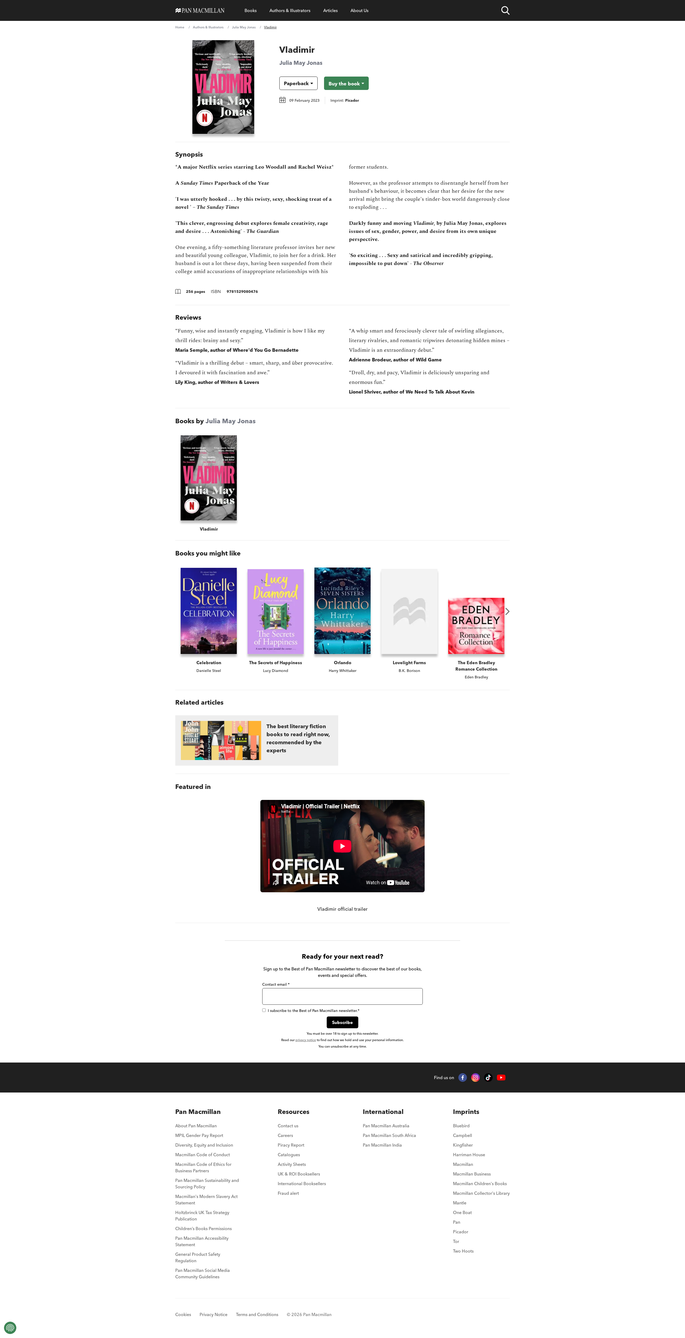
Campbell (462, 1135)
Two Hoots (463, 1251)
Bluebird (461, 1125)
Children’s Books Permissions (203, 1228)
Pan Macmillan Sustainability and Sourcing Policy (207, 1183)
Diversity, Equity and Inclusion (204, 1145)
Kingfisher (463, 1145)
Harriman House (469, 1154)
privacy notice (305, 1040)
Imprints (466, 1112)
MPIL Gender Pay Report (199, 1135)
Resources (293, 1112)
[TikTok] (488, 1077)
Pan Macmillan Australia (386, 1125)
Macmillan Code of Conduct (202, 1154)
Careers (285, 1135)
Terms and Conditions (257, 1314)
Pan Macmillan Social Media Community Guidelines (202, 1273)
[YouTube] (501, 1078)
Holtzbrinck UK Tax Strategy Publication (202, 1216)
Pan (456, 1222)
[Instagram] (475, 1077)
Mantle (459, 1202)
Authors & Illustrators (289, 10)
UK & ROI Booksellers (299, 1174)
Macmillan (463, 1164)
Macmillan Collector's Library (481, 1193)
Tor (456, 1241)
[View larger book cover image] (223, 87)
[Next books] (507, 611)
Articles (330, 10)
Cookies (183, 1314)
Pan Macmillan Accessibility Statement (202, 1241)
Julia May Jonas (244, 27)
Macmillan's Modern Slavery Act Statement (206, 1199)
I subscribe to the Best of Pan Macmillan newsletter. (313, 1010)
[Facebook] (462, 1077)
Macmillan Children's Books (480, 1183)
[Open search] (505, 10)
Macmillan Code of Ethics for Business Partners (203, 1167)
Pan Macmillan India (382, 1145)
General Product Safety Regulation (197, 1257)
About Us (359, 10)
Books (251, 10)
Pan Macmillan (198, 1112)
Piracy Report (291, 1145)
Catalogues (289, 1154)
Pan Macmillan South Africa (389, 1135)
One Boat (462, 1212)
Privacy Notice (213, 1314)
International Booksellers (302, 1183)
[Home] (200, 10)
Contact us (288, 1125)
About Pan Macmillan (196, 1125)
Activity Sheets (292, 1164)
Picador (460, 1231)
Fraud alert (288, 1193)
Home (179, 27)
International (383, 1112)
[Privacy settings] (10, 1328)
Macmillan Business (472, 1174)
